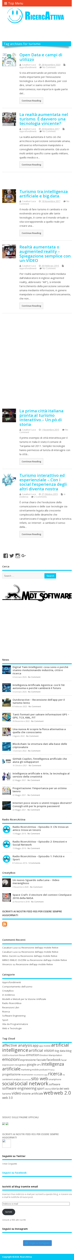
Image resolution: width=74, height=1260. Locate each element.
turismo (6, 1093)
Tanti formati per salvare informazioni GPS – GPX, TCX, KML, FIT (41, 716)
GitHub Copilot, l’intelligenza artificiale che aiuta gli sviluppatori (40, 760)
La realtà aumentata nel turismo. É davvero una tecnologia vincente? (43, 119)
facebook (53, 1059)
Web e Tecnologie (12, 1028)
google (31, 1064)
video (16, 1093)
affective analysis (17, 1045)
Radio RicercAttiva (11, 1003)
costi (5, 1055)
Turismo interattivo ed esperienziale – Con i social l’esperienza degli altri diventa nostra (43, 482)
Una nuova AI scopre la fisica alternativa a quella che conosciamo (39, 730)
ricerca (55, 1074)
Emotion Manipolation (51, 1055)
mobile (35, 1069)
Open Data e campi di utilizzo (40, 57)
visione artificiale (32, 1093)
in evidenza (8, 994)
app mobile (45, 1045)
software (54, 1084)
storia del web (60, 1088)
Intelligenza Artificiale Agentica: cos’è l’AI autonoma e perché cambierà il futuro (39, 686)
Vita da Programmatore (15, 1024)
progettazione (11, 1074)
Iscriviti (8, 1211)
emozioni (11, 1059)
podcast (43, 1069)
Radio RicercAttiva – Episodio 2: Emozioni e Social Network (40, 843)
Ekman (22, 1055)
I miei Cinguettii (9, 1163)
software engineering (19, 1088)
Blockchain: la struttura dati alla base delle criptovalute (40, 745)
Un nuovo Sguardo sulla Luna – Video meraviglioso (36, 881)
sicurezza (26, 1079)
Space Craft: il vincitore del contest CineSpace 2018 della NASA (42, 896)
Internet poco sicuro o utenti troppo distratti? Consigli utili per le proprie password (42, 804)
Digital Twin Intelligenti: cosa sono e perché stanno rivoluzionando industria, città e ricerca (40, 670)
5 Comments (34, 863)
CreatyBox (8, 990)
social (8, 1083)
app (36, 1045)
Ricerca (6, 1011)
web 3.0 (7, 1098)
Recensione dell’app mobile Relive (40, 947)
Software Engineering (13, 1015)
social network (31, 1083)
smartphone (55, 1079)
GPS (39, 1064)
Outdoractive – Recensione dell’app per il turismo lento (39, 701)
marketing (26, 1069)
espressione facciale (33, 1060)
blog (69, 1051)
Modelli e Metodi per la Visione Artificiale (24, 999)
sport (40, 1088)
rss (63, 1074)
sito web (39, 1078)
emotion (32, 1055)
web (48, 1092)
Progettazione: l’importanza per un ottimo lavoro (40, 789)
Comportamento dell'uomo (17, 986)
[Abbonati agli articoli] (4, 926)
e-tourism (13, 1055)
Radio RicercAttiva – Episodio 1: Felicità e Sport (39, 857)
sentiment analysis (12, 1079)
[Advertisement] (38, 33)
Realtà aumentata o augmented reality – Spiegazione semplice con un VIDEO (45, 253)
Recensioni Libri (10, 1007)
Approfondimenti (27, 67)
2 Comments (40, 496)
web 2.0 (62, 1093)
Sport (5, 1019)
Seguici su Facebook (14, 1172)
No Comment (49, 67)
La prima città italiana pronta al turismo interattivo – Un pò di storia (41, 417)
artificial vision (41, 1050)
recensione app (40, 1074)
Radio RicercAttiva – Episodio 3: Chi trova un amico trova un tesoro (40, 828)
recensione (27, 1074)
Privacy (51, 1070)
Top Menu (15, 3)
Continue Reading (31, 100)
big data (60, 1051)
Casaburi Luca (29, 64)
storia (48, 1088)
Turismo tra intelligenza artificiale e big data (43, 194)
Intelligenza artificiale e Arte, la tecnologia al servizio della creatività (41, 775)
